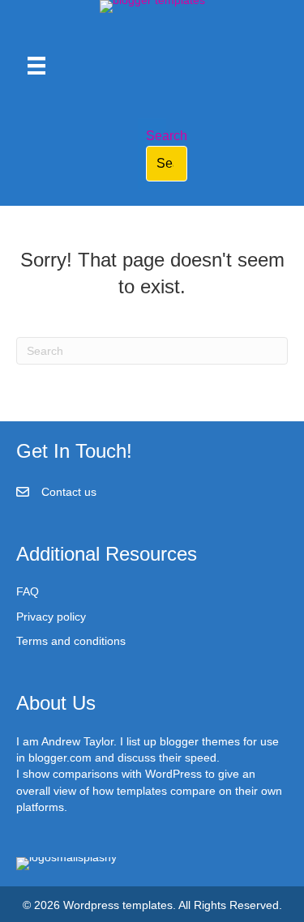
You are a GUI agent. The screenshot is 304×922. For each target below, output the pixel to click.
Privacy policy (51, 616)
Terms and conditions (71, 640)
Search (166, 136)
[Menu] (36, 65)
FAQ (27, 591)
